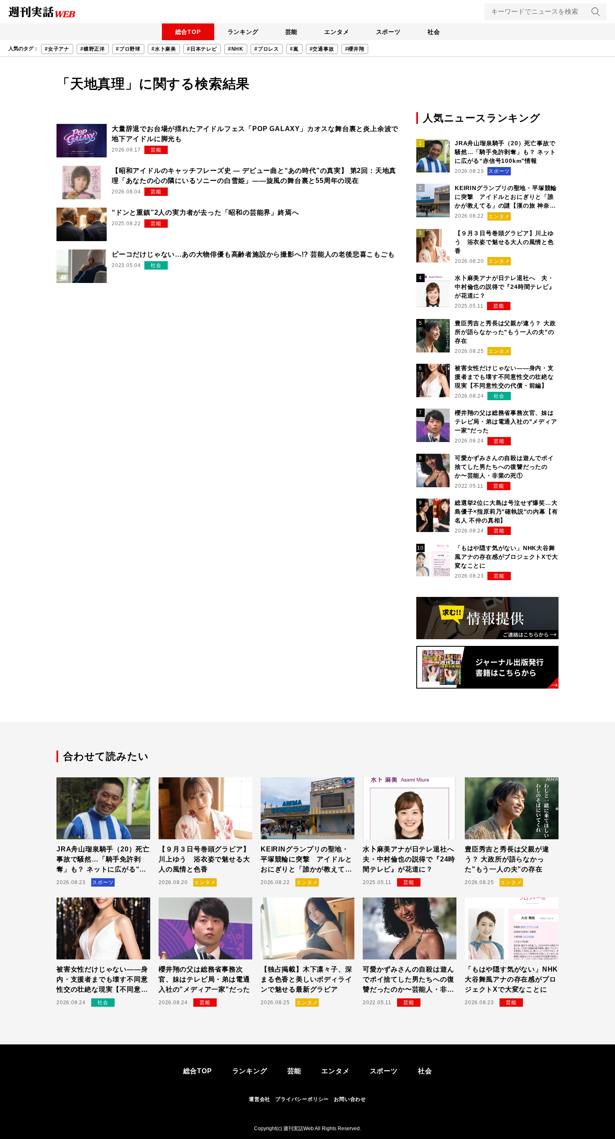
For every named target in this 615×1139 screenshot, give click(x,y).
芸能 (291, 31)
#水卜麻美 (163, 49)
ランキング (243, 31)
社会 (434, 31)
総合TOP (188, 31)
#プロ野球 (128, 49)
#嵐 (294, 49)
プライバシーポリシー (302, 1099)
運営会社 (259, 1099)
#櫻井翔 (354, 49)
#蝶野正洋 (92, 49)
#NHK (235, 49)
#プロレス (266, 49)
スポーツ (388, 31)
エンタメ (336, 31)
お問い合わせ (350, 1099)
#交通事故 (322, 49)
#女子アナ (57, 49)
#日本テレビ (202, 49)
